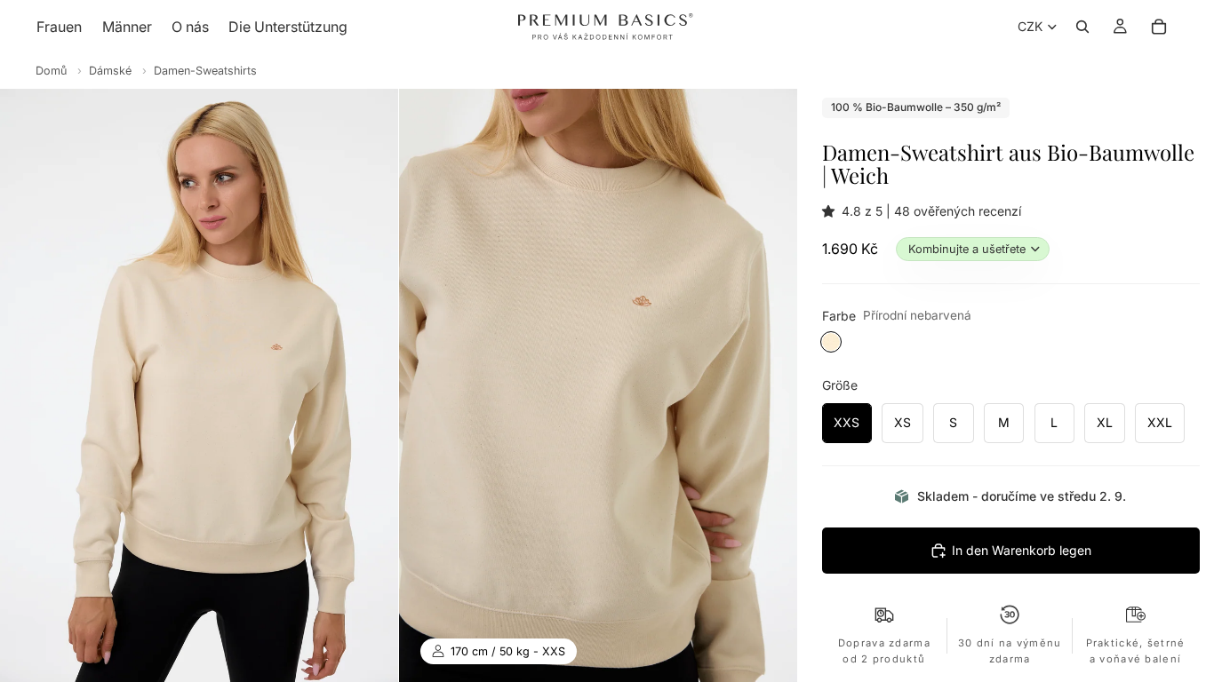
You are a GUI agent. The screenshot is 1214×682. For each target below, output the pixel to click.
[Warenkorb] (1158, 26)
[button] (832, 210)
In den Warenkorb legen (1021, 550)
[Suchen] (1082, 26)
